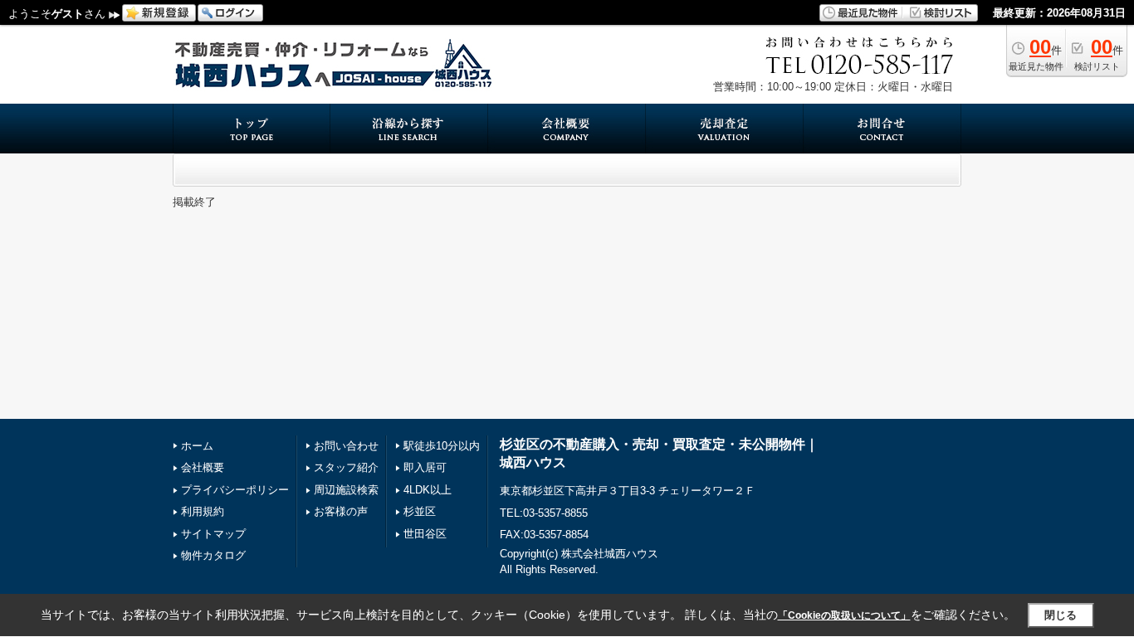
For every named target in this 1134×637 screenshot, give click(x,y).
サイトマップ (213, 534)
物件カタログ (213, 555)
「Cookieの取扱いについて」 (844, 615)
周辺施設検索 (346, 490)
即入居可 (425, 467)
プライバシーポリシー (235, 490)
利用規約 (202, 511)
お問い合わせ (346, 446)
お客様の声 (341, 511)
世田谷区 (425, 534)
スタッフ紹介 (346, 467)
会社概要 (202, 467)
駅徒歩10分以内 (441, 446)
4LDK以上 (427, 490)
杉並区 (419, 511)
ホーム (197, 446)
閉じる (1060, 615)
